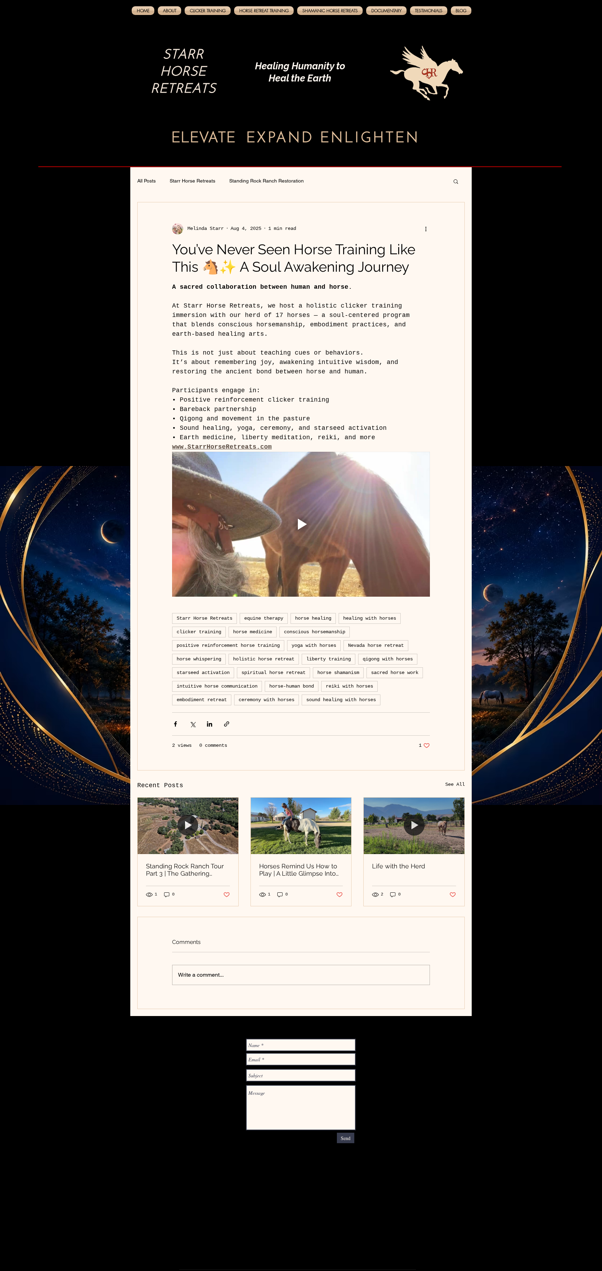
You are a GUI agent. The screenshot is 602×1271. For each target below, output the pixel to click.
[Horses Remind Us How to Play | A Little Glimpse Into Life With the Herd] (301, 826)
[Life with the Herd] (414, 826)
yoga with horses (314, 645)
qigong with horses (388, 659)
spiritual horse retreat (273, 672)
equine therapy (263, 618)
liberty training (328, 659)
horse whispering (199, 659)
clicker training (199, 632)
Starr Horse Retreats (192, 181)
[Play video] (301, 524)
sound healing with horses (341, 700)
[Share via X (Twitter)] (192, 724)
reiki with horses (349, 686)
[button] (456, 181)
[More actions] (426, 229)
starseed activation (203, 672)
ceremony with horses (266, 700)
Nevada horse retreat (376, 645)
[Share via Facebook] (175, 724)
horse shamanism (338, 672)
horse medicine (252, 632)
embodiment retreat (202, 700)
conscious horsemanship (314, 632)
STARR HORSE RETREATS (183, 72)
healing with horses (369, 618)
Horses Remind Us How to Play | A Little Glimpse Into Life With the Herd (298, 869)
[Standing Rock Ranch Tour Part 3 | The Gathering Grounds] (188, 826)
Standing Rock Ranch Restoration (266, 181)
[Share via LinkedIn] (209, 724)
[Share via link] (226, 724)
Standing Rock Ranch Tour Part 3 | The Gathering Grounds (185, 869)
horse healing (313, 618)
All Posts (146, 181)
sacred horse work (394, 672)
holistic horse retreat (263, 659)
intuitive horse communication (217, 686)
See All (455, 784)
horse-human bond (291, 686)
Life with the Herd (398, 866)
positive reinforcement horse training (228, 645)
